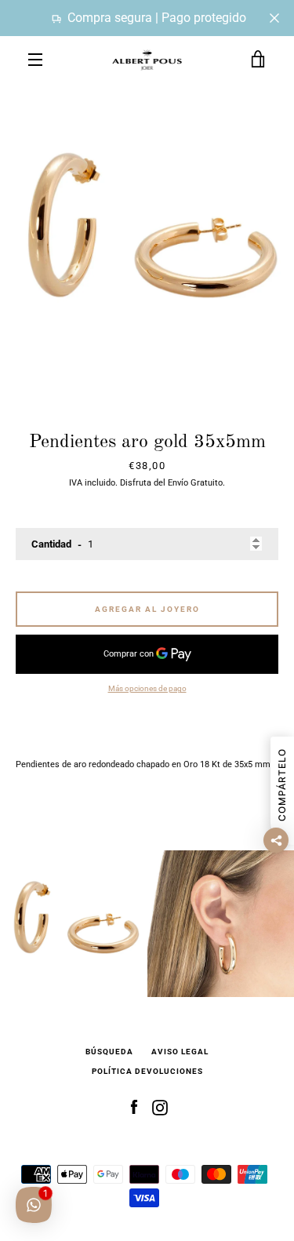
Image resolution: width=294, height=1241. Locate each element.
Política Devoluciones (147, 1071)
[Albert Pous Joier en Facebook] (134, 1107)
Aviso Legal (180, 1051)
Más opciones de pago (147, 688)
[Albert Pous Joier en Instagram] (160, 1107)
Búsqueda (109, 1051)
